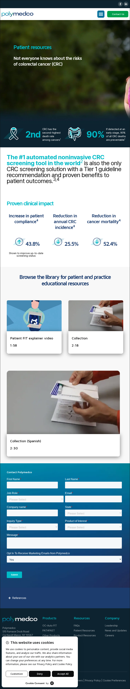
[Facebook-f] (120, 4)
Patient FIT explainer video (31, 338)
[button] (100, 14)
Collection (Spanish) (25, 441)
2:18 (75, 345)
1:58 (13, 345)
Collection (80, 338)
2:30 (14, 448)
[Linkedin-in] (126, 4)
